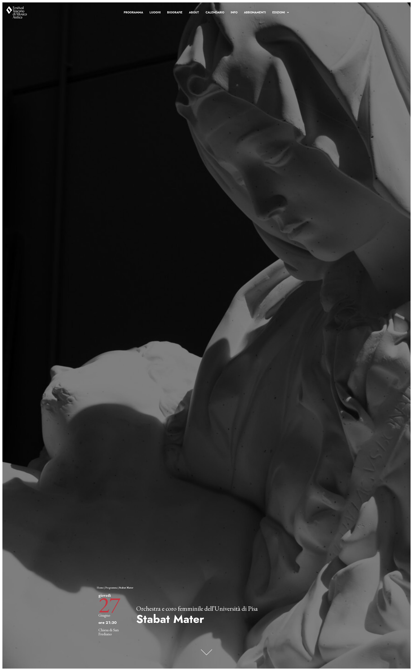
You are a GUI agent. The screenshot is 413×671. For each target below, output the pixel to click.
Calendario (215, 12)
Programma (133, 12)
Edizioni (278, 12)
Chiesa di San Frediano (108, 632)
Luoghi (155, 12)
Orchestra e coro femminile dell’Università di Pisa (197, 608)
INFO (234, 12)
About (194, 12)
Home (100, 587)
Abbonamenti (255, 12)
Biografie (174, 12)
